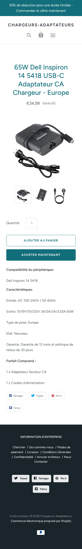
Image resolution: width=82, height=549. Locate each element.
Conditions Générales (56, 452)
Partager (43, 478)
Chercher (19, 447)
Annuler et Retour (48, 457)
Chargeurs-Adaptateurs (41, 24)
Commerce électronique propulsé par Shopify (41, 521)
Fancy (43, 489)
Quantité (13, 223)
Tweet (23, 478)
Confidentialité (23, 457)
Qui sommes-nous (41, 447)
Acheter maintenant (40, 255)
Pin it (63, 478)
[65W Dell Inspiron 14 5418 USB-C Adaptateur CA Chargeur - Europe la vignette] (23, 195)
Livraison (33, 452)
